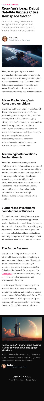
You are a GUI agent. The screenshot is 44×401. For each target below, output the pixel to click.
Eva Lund (13, 37)
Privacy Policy (31, 380)
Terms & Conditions (16, 380)
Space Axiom (18, 377)
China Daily (7, 273)
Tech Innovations (10, 5)
